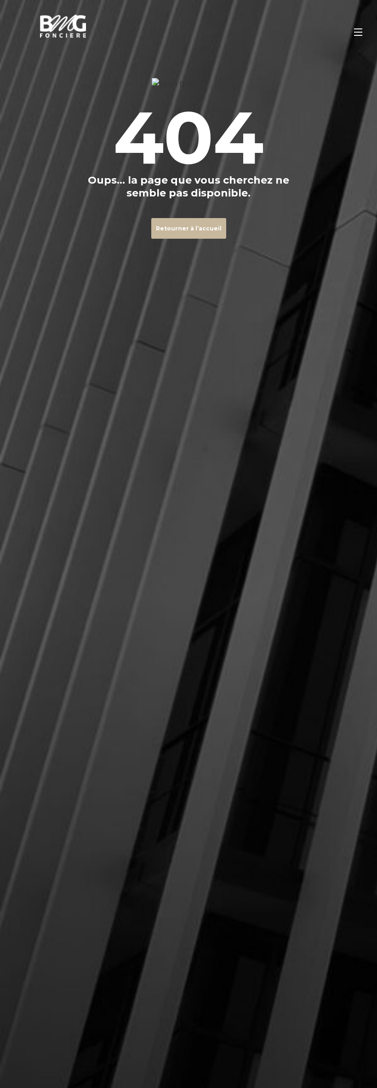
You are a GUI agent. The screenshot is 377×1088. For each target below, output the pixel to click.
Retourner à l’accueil (189, 228)
